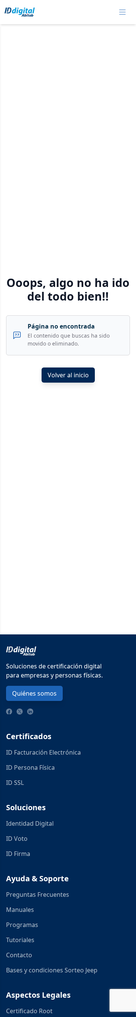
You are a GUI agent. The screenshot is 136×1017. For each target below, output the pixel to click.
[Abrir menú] (122, 12)
